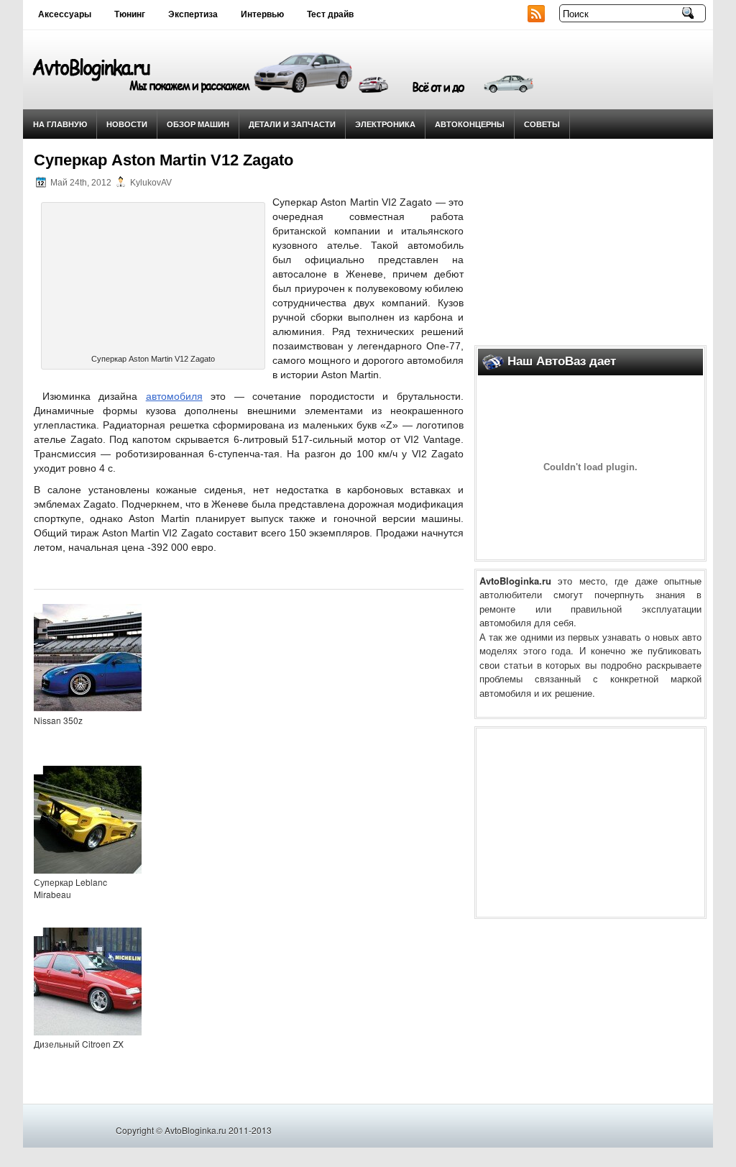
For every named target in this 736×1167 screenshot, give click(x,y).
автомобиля (174, 396)
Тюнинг (129, 14)
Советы (542, 124)
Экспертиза (193, 14)
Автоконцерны (470, 124)
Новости (126, 124)
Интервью (262, 14)
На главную (60, 124)
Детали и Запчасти (292, 124)
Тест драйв (330, 14)
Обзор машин (198, 124)
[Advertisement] (591, 238)
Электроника (385, 124)
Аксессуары (64, 14)
